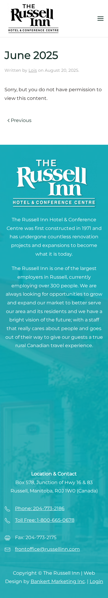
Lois (32, 70)
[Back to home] (33, 18)
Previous (21, 120)
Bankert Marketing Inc (58, 581)
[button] (101, 18)
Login (96, 581)
